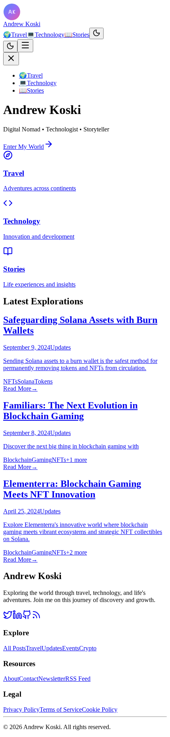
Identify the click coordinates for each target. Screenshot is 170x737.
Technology (45, 34)
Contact (28, 678)
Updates (52, 648)
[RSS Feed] (36, 617)
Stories (76, 34)
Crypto (87, 648)
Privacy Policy (21, 709)
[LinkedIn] (17, 617)
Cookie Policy (99, 709)
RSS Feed (78, 678)
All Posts (14, 648)
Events (70, 648)
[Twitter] (8, 617)
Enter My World (23, 146)
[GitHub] (27, 617)
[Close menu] (11, 58)
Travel (15, 34)
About (11, 678)
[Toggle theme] (96, 33)
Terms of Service (61, 709)
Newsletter (51, 678)
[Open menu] (25, 45)
